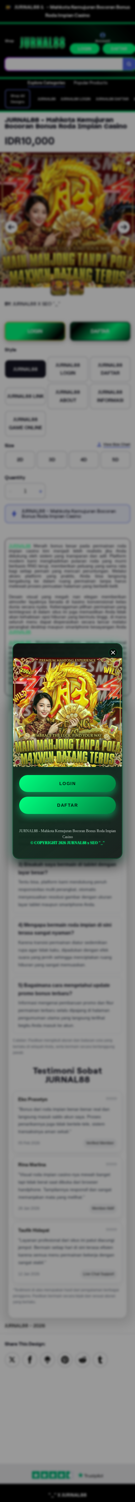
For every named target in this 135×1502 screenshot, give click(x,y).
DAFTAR (67, 805)
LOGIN (67, 783)
